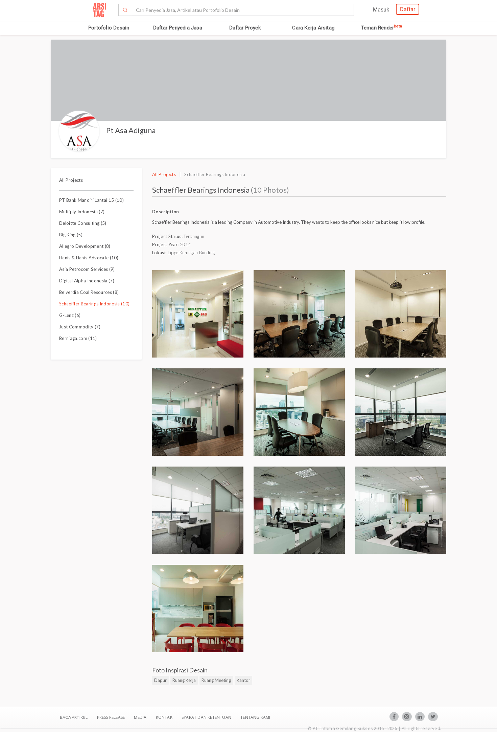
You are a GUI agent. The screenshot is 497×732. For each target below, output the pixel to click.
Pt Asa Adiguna (131, 130)
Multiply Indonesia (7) (81, 211)
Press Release (111, 717)
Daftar (407, 9)
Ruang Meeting (216, 680)
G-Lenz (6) (69, 315)
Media (140, 717)
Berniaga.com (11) (78, 338)
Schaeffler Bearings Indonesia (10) (94, 303)
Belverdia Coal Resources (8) (89, 292)
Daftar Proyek (245, 28)
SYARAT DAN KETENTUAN (207, 717)
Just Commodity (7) (79, 326)
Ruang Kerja (184, 680)
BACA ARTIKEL (74, 717)
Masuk (381, 9)
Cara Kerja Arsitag (313, 28)
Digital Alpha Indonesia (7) (86, 280)
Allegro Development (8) (85, 246)
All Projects (71, 180)
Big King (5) (70, 234)
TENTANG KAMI (255, 717)
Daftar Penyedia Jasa (177, 28)
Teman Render (381, 28)
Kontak (164, 717)
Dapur (160, 680)
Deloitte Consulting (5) (82, 223)
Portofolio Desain (108, 28)
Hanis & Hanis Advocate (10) (88, 257)
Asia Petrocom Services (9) (87, 269)
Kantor (243, 680)
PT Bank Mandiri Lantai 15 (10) (91, 200)
